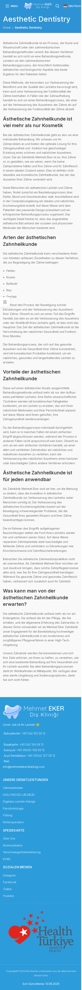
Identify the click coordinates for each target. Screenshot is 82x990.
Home (7, 27)
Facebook (10, 882)
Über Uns (9, 838)
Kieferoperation (13, 822)
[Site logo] (38, 5)
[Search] (58, 6)
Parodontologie (13, 808)
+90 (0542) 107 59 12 (41, 755)
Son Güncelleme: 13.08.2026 (41, 983)
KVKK (6, 859)
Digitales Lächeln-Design (19, 801)
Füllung (7, 815)
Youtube (8, 895)
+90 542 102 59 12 (33, 733)
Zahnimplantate (13, 787)
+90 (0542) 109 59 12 (31, 750)
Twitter (7, 889)
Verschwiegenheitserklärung (22, 852)
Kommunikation (12, 845)
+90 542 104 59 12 (32, 744)
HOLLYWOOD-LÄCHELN (18, 794)
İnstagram (9, 875)
